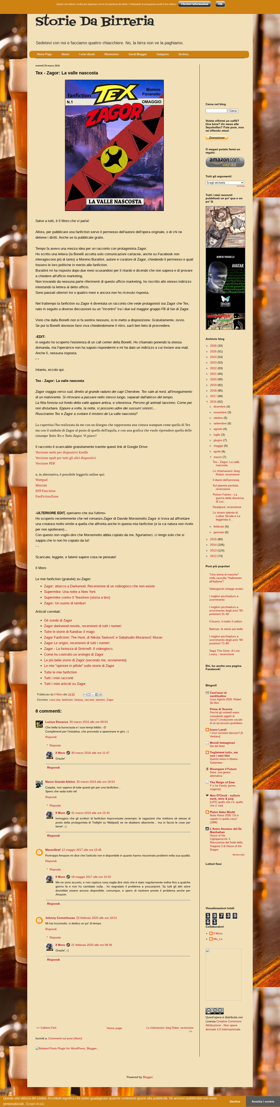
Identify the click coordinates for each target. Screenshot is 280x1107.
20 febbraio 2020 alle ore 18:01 (96, 917)
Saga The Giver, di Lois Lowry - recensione (224, 652)
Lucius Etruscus (56, 721)
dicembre (220, 406)
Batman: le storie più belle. (226, 629)
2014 (213, 544)
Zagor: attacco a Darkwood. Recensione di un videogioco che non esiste (99, 586)
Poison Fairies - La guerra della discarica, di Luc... (229, 498)
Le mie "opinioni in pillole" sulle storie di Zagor (79, 666)
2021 (213, 373)
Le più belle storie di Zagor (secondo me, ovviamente (84, 660)
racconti (89, 699)
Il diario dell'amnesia (226, 480)
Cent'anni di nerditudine (218, 694)
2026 (213, 345)
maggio (219, 445)
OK (220, 4)
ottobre (219, 417)
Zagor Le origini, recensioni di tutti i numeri (76, 643)
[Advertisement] (224, 79)
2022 (213, 368)
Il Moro (60, 752)
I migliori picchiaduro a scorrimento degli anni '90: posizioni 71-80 (226, 640)
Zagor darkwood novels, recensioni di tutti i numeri (82, 626)
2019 (213, 385)
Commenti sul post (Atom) (65, 1038)
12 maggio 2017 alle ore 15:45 (81, 849)
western (100, 699)
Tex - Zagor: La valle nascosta (226, 463)
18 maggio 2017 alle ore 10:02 (91, 876)
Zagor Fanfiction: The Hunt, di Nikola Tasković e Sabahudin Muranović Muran (103, 637)
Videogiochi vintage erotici (226, 588)
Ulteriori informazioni (194, 4)
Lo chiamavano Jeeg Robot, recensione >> (169, 1029)
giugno (218, 440)
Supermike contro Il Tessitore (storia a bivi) (77, 597)
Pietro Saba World (222, 812)
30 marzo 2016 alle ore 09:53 (88, 721)
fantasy (78, 699)
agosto (218, 428)
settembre (221, 423)
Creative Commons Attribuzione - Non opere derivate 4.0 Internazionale (223, 1025)
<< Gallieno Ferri (46, 1027)
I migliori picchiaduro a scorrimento (223, 597)
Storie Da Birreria (94, 22)
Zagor (110, 699)
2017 (213, 396)
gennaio (219, 532)
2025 (213, 351)
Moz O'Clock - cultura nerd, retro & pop (225, 797)
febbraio (219, 526)
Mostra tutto (239, 854)
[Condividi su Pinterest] (101, 694)
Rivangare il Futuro (223, 769)
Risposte (55, 745)
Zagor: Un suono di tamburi (65, 603)
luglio (217, 434)
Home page (114, 1028)
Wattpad (41, 480)
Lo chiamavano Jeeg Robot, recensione (226, 472)
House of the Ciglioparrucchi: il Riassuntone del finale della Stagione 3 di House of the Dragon (226, 842)
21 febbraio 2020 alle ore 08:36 (91, 944)
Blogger (148, 1077)
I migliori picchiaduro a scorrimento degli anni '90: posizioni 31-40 (226, 610)
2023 (213, 362)
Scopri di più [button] (35, 1104)
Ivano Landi (218, 729)
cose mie (54, 699)
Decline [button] (235, 1101)
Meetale (41, 485)
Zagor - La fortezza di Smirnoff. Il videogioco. (78, 649)
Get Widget (241, 186)
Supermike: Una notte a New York (70, 592)
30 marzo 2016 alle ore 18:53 (95, 781)
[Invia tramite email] (85, 694)
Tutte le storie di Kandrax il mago (69, 632)
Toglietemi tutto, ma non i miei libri (224, 754)
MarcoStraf (52, 849)
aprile (218, 451)
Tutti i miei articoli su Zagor (65, 684)
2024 (213, 357)
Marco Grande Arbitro (60, 781)
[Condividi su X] (93, 694)
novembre (221, 412)
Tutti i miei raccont (58, 678)
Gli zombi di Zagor (58, 620)
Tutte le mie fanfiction (60, 672)
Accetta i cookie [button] (263, 1101)
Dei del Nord (217, 746)
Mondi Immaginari (222, 742)
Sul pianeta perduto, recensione (226, 487)
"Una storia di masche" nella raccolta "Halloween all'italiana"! (225, 578)
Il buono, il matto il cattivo (225, 621)
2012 (213, 556)
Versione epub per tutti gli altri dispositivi (65, 458)
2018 (213, 390)
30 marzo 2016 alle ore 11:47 (90, 752)
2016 (213, 401)
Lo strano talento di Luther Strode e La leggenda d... (226, 516)
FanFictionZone (46, 496)
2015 (213, 539)
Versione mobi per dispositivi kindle (61, 452)
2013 (213, 550)
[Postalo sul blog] (89, 694)
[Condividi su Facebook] (97, 694)
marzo (218, 457)
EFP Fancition (45, 491)
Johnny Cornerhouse (60, 917)
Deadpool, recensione (227, 507)
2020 (213, 379)
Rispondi (51, 737)
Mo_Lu (217, 939)
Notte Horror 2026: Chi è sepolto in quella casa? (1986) (224, 819)
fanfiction (67, 699)
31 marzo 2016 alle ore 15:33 (90, 812)
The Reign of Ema (222, 782)
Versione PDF (45, 463)
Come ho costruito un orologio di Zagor (74, 654)
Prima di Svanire (221, 709)
